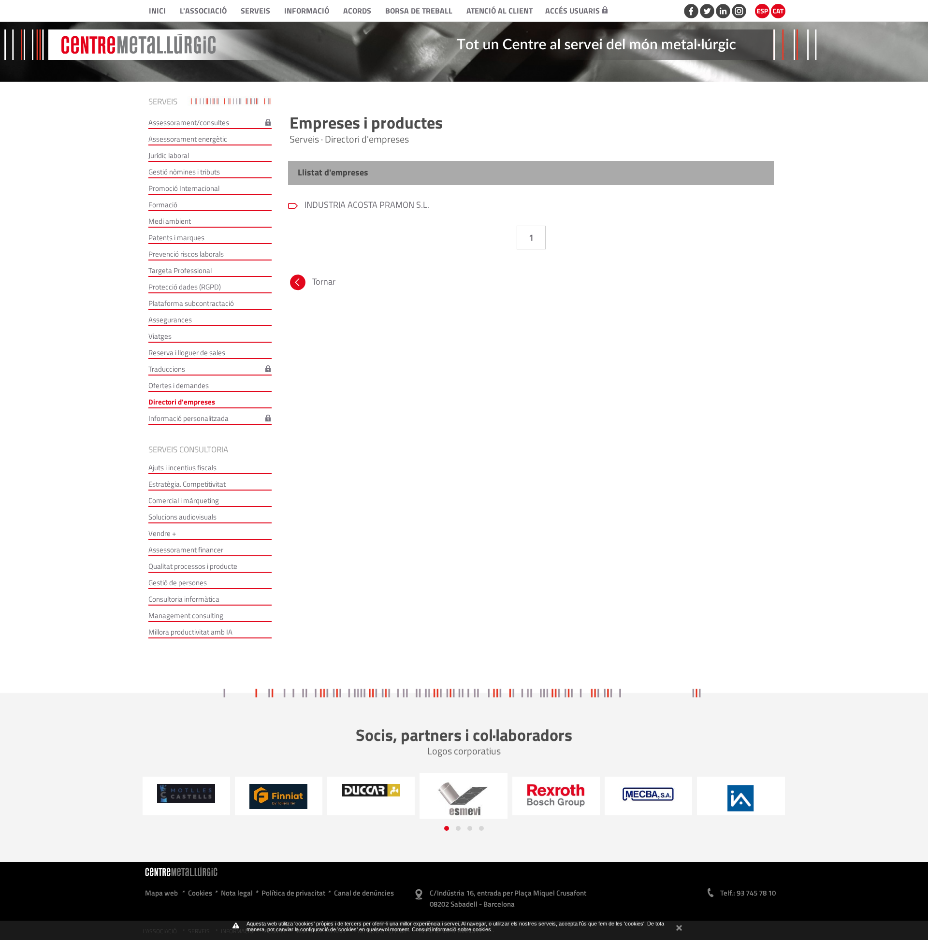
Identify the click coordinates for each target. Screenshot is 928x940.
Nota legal (237, 892)
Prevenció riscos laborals (186, 254)
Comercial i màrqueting (183, 500)
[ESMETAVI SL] (400, 799)
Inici (157, 10)
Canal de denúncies (364, 892)
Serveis (255, 10)
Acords (357, 10)
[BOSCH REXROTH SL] (492, 795)
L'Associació (203, 10)
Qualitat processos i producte (192, 566)
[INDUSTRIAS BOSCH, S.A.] (770, 794)
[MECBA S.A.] (585, 794)
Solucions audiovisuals (182, 516)
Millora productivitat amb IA (190, 631)
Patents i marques (176, 237)
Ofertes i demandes (178, 385)
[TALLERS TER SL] (215, 796)
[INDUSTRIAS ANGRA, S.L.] (678, 798)
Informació (306, 10)
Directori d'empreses (181, 401)
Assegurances (170, 319)
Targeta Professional (180, 270)
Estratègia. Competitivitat (187, 484)
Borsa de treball (418, 10)
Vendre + (162, 533)
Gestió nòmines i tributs (184, 171)
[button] (446, 828)
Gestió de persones (177, 582)
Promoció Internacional (183, 188)
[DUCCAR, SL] (308, 790)
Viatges (160, 336)
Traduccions (166, 369)
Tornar (323, 281)
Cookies (200, 892)
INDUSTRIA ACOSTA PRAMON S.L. (366, 204)
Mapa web (161, 892)
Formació (162, 204)
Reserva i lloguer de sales (186, 352)
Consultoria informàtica (183, 599)
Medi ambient (169, 221)
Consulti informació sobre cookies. (452, 929)
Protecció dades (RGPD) (184, 286)
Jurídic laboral (168, 155)
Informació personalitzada (188, 418)
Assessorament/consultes (188, 122)
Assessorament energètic (187, 139)
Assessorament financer (185, 549)
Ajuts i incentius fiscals (182, 467)
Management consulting (185, 615)
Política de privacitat (293, 892)
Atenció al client (499, 10)
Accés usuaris (572, 10)
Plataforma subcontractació (191, 303)
